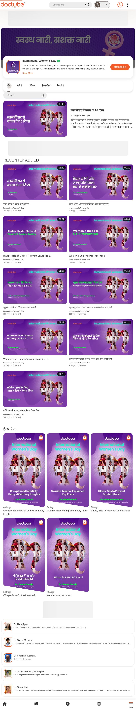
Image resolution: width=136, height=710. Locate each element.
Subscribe (120, 67)
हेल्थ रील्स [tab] (46, 85)
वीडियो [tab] (19, 85)
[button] (102, 4)
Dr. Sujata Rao (21, 687)
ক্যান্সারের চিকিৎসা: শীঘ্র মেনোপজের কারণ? (19, 307)
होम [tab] (8, 85)
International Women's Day (13, 208)
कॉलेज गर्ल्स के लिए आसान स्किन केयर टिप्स (21, 410)
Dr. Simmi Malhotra (23, 640)
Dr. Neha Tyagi (21, 624)
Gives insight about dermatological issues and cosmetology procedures (41, 675)
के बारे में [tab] (60, 85)
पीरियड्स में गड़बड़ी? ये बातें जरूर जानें (19, 595)
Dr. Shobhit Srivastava (24, 656)
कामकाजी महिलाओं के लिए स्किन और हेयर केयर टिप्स (90, 359)
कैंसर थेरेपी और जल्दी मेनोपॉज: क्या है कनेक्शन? (89, 204)
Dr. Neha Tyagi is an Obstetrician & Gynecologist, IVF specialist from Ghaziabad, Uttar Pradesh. (50, 627)
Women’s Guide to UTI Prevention (87, 255)
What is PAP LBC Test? (59, 595)
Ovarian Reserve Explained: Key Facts (67, 510)
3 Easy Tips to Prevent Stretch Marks (110, 510)
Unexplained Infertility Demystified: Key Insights (23, 512)
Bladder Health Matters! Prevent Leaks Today (27, 255)
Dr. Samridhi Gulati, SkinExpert (29, 671)
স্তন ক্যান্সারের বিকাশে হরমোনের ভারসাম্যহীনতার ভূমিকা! (90, 307)
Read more (27, 73)
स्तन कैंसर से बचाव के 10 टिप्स (87, 110)
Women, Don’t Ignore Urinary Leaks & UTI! (25, 359)
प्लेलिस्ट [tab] (32, 85)
